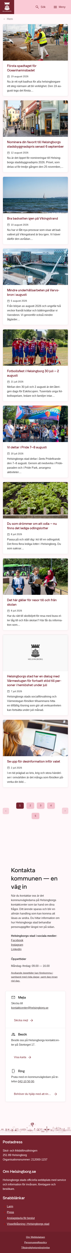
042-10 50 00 (26, 1081)
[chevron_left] (6, 811)
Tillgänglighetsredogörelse (35, 1247)
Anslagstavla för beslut (21, 1218)
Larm (10, 1206)
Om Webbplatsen (35, 1237)
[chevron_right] (65, 811)
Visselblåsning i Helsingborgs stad (28, 1223)
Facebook (17, 940)
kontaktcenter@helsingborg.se (29, 1007)
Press (10, 1212)
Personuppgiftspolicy (35, 1242)
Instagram (17, 944)
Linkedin (16, 949)
